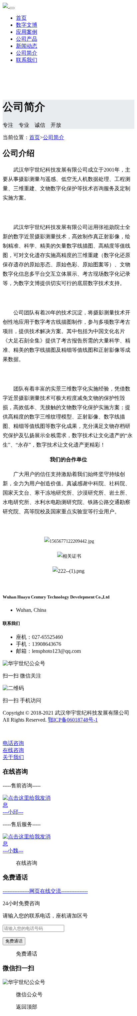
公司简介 (26, 53)
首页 (21, 18)
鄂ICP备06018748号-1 (73, 720)
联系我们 (26, 60)
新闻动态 (26, 46)
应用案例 (26, 32)
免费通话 (14, 941)
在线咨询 (13, 750)
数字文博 (26, 25)
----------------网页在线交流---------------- (45, 891)
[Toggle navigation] (12, 8)
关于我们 (13, 757)
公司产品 (26, 39)
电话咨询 (13, 743)
